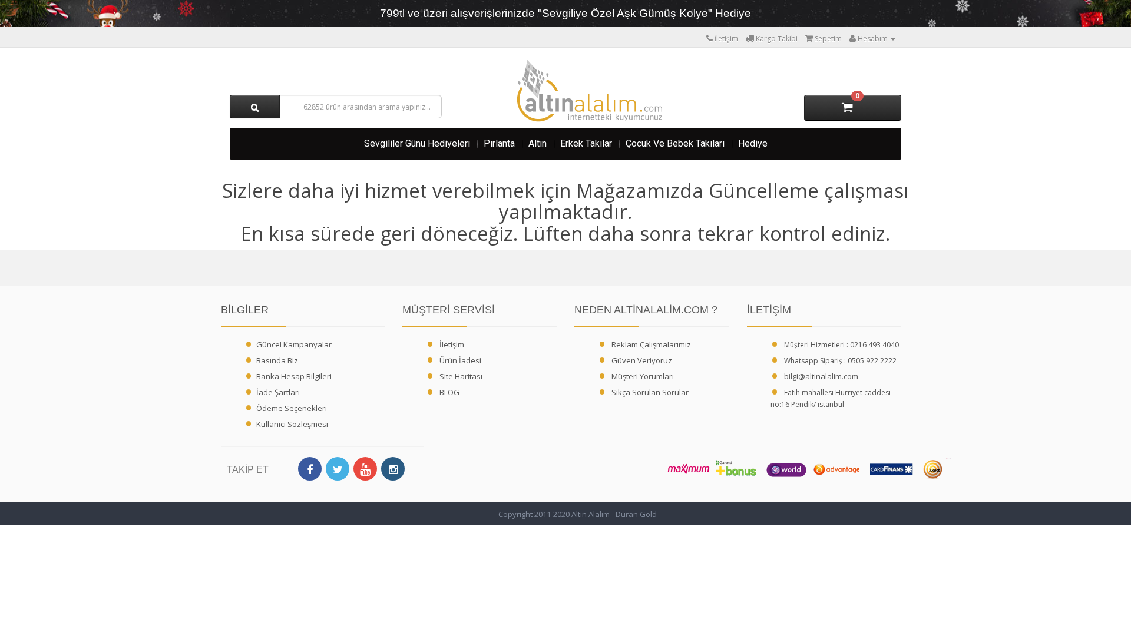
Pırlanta (499, 143)
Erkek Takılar (586, 143)
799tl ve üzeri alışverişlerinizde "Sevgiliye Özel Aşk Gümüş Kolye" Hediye (565, 13)
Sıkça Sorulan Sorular (650, 392)
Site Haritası (460, 376)
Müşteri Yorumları (642, 376)
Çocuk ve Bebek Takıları (675, 143)
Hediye (753, 143)
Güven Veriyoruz (641, 360)
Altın (537, 143)
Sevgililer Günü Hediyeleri (417, 143)
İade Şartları (278, 392)
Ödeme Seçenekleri (291, 408)
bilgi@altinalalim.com (821, 376)
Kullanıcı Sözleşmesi (292, 424)
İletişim (451, 344)
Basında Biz (277, 360)
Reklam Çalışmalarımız (651, 344)
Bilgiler (245, 310)
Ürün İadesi (460, 360)
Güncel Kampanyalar (294, 344)
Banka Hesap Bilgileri (294, 376)
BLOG (449, 392)
